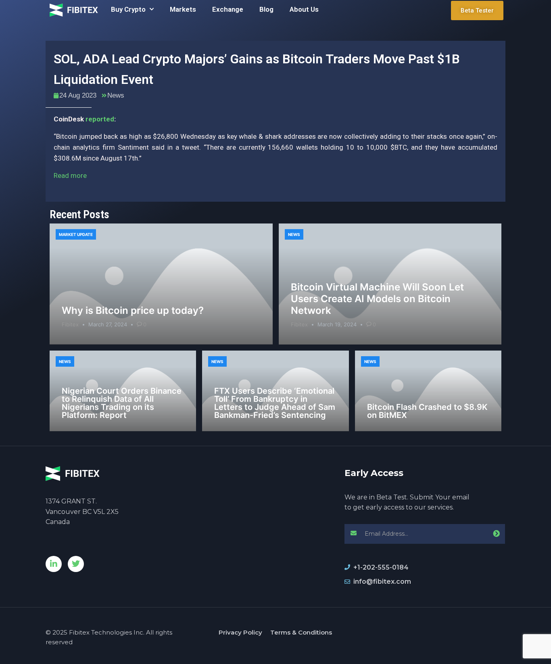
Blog (266, 9)
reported (100, 119)
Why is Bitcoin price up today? (133, 310)
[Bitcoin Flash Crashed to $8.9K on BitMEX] (428, 391)
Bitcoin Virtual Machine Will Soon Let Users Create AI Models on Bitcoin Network (377, 298)
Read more (70, 175)
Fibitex (70, 324)
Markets (183, 9)
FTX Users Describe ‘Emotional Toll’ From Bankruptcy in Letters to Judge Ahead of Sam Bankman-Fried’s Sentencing (274, 403)
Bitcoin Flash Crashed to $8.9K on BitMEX (427, 411)
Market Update (76, 234)
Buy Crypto (128, 9)
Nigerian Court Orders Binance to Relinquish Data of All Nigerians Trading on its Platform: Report (122, 403)
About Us (304, 9)
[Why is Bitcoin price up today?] (161, 284)
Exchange (227, 9)
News (115, 95)
